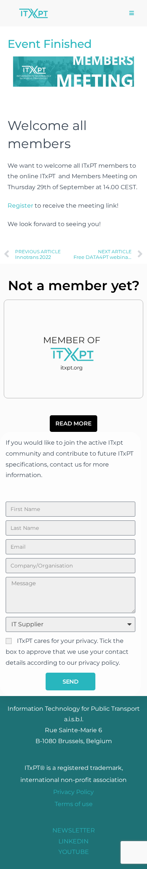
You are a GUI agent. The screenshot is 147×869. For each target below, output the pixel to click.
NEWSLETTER (73, 830)
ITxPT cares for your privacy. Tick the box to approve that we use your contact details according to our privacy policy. (67, 651)
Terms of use (74, 804)
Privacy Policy (73, 792)
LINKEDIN (73, 841)
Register (20, 205)
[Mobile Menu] (131, 13)
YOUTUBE (73, 851)
